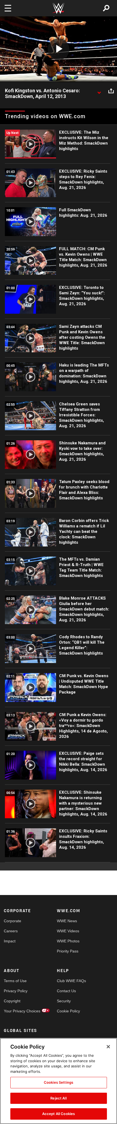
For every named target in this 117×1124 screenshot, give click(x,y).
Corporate (12, 921)
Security (64, 1001)
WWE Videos (68, 931)
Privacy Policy (15, 991)
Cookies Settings (58, 1082)
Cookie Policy (68, 1011)
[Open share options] (111, 91)
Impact (10, 941)
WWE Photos (68, 941)
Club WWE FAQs (70, 981)
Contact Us (66, 991)
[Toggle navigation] (8, 8)
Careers (11, 931)
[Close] (108, 1047)
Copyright (12, 1001)
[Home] (58, 8)
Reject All (58, 1098)
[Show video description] (99, 91)
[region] (58, 1081)
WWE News (67, 921)
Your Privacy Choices (17, 1011)
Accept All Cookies (58, 1113)
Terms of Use (15, 981)
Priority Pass (67, 951)
